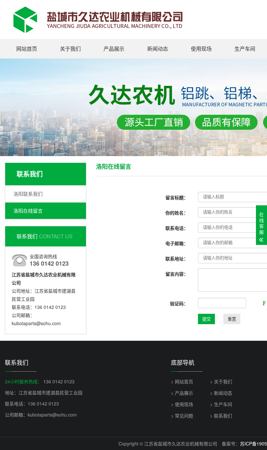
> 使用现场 (182, 404)
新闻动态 (157, 48)
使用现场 (201, 48)
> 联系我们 (221, 415)
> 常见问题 (182, 415)
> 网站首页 (182, 381)
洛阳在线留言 (28, 210)
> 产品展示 (182, 393)
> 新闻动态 (221, 393)
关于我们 (70, 48)
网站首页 (26, 48)
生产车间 (244, 48)
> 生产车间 (221, 404)
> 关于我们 (221, 381)
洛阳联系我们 (28, 193)
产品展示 (114, 48)
